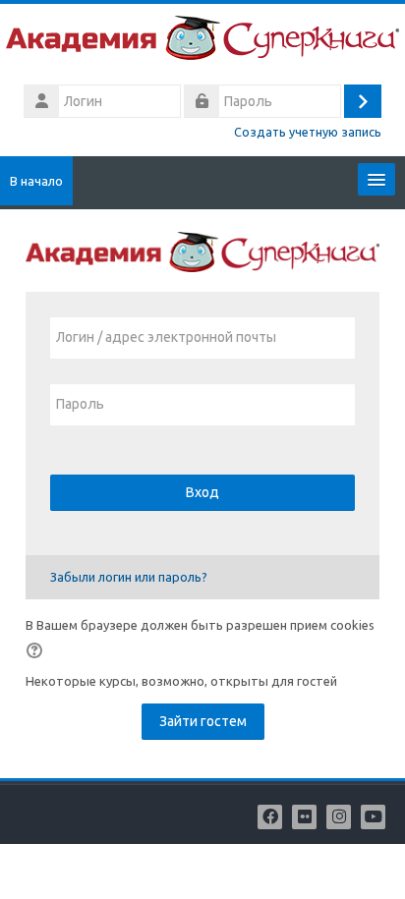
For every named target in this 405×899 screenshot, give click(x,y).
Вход (202, 492)
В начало (36, 181)
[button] (37, 650)
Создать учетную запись (307, 132)
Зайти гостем (203, 721)
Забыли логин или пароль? (128, 577)
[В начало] (202, 41)
